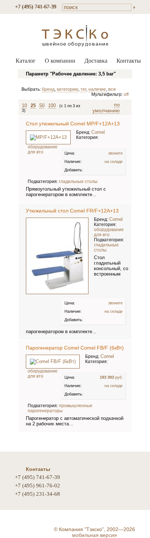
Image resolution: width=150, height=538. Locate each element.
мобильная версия (94, 535)
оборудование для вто (43, 149)
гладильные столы (78, 181)
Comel (98, 132)
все (112, 89)
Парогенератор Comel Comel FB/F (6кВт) (75, 348)
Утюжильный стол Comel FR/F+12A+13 (72, 211)
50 (41, 105)
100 (52, 105)
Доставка (95, 61)
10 (24, 105)
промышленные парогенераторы (60, 408)
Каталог (26, 61)
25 (33, 105)
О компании (60, 61)
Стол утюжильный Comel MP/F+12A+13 (73, 123)
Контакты (129, 61)
